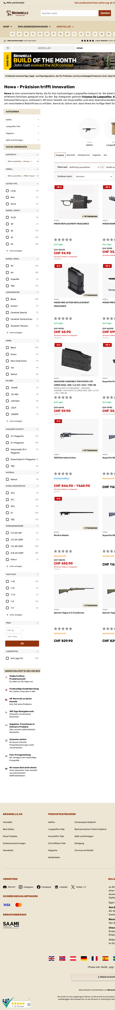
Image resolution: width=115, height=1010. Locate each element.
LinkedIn (63, 887)
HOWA (56, 220)
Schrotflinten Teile (57, 843)
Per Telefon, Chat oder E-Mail (22, 691)
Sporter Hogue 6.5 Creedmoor (69, 613)
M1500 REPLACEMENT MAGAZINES (71, 223)
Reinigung (79, 843)
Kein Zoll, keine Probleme (20, 704)
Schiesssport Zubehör (85, 822)
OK (22, 643)
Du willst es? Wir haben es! (21, 681)
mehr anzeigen (16, 251)
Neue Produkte (10, 836)
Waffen (51, 822)
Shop (6, 26)
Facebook (46, 887)
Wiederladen (54, 857)
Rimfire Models (61, 535)
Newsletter (8, 850)
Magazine (52, 850)
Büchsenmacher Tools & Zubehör (90, 829)
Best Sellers (8, 829)
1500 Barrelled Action (65, 457)
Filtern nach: (63, 167)
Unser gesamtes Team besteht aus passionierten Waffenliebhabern (23, 773)
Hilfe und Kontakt (15, 2)
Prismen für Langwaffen (97, 96)
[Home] (7, 48)
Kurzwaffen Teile (56, 836)
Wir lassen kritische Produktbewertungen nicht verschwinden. (21, 745)
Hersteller (64, 26)
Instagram (28, 887)
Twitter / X (81, 887)
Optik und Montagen (84, 836)
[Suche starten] (105, 13)
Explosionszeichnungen (33, 26)
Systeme (57, 492)
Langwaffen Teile (56, 829)
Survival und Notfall (84, 850)
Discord (11, 887)
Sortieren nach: (65, 176)
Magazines (57, 259)
